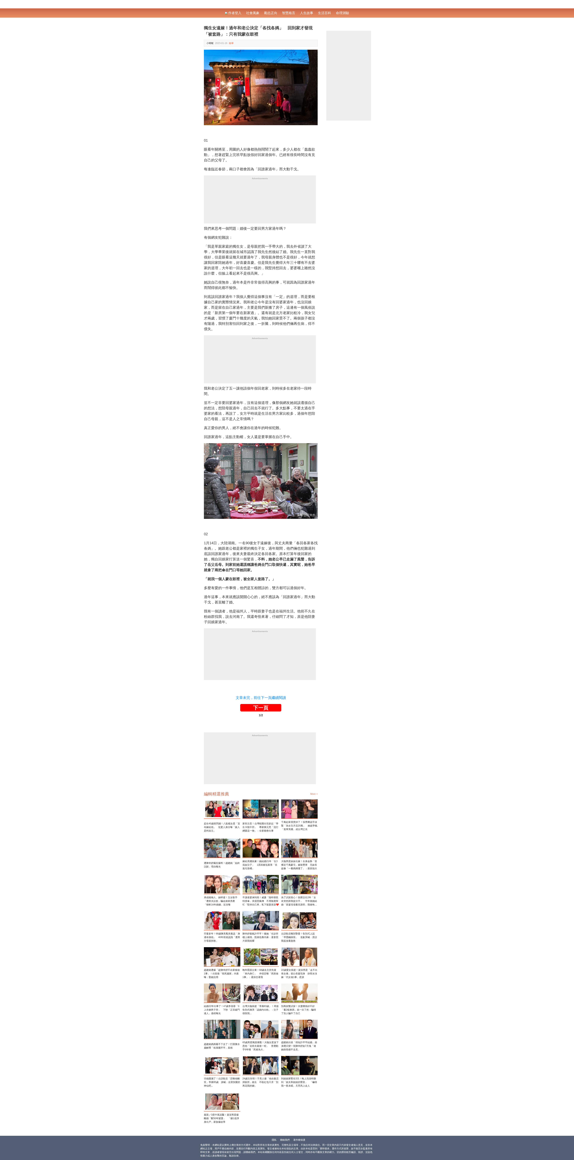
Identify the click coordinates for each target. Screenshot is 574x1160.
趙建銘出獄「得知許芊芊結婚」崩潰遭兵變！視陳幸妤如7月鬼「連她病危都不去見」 (299, 1046)
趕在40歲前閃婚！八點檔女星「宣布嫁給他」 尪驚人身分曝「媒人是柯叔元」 (222, 827)
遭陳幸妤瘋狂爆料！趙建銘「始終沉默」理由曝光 (222, 865)
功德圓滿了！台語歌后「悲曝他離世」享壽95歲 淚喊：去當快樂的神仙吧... (222, 1082)
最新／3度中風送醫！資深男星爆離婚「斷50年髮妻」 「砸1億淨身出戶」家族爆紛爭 (221, 1118)
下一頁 (260, 708)
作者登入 (234, 13)
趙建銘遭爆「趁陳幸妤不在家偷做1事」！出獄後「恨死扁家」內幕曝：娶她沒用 (222, 973)
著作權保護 (299, 1140)
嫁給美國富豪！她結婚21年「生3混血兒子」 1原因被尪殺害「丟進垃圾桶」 (260, 865)
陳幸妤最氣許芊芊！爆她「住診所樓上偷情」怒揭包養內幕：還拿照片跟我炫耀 (260, 937)
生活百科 (324, 13)
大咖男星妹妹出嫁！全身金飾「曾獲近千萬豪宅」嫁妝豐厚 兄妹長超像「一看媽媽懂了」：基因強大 (299, 865)
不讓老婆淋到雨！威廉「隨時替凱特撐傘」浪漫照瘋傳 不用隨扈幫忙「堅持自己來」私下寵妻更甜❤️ (260, 901)
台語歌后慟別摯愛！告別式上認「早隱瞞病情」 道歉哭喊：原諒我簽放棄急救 (299, 937)
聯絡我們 (285, 1140)
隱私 (274, 1140)
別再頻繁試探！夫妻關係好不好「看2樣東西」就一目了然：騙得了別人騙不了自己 (298, 1010)
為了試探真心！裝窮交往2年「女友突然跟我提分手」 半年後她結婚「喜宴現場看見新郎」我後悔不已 (299, 901)
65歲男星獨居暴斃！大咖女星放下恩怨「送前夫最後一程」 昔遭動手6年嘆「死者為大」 (260, 1046)
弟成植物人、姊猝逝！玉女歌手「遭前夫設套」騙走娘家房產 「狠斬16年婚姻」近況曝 (220, 901)
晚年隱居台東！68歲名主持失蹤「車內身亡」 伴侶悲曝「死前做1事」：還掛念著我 (260, 973)
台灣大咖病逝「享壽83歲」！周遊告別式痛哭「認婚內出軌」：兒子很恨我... (260, 1010)
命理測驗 (342, 13)
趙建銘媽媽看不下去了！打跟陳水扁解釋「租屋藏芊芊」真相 (222, 1046)
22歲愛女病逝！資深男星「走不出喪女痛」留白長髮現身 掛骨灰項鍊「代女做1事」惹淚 (299, 973)
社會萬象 (252, 13)
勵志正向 (270, 13)
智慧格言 (288, 13)
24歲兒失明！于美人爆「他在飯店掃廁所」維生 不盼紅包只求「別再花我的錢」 (260, 1082)
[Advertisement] (260, 202)
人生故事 (306, 13)
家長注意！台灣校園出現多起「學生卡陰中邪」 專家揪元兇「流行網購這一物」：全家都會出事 (260, 827)
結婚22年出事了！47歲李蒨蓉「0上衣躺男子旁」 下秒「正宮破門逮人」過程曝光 (222, 1010)
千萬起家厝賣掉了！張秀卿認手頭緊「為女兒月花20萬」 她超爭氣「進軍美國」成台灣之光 (299, 826)
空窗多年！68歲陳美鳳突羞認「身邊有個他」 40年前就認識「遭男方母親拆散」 (222, 937)
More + (314, 794)
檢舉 (231, 43)
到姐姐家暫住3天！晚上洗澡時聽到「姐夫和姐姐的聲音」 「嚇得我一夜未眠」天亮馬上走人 (299, 1082)
